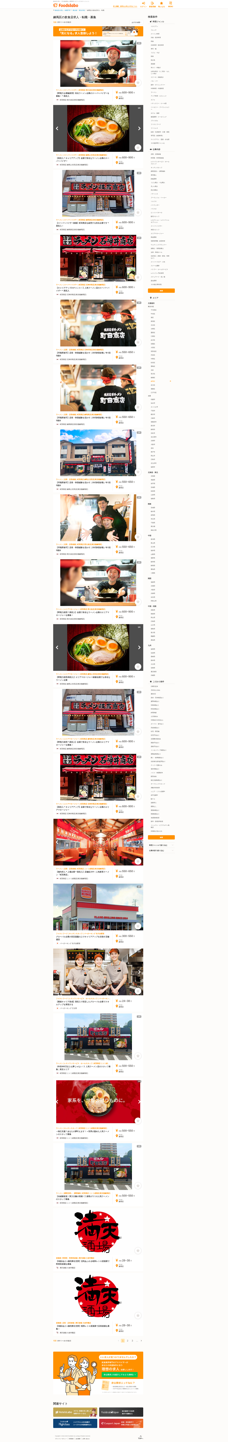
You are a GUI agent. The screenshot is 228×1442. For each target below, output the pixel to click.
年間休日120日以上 (157, 720)
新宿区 (153, 321)
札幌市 (153, 399)
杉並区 (153, 362)
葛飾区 (153, 389)
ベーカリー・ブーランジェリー (160, 108)
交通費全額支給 (156, 739)
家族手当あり (155, 742)
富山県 (153, 543)
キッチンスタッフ (156, 167)
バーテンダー (155, 205)
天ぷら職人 (154, 186)
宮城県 (153, 487)
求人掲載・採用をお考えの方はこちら (125, 6)
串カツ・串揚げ (156, 67)
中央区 (153, 314)
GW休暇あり (155, 705)
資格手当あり (155, 746)
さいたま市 (154, 407)
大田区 (153, 347)
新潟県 (153, 539)
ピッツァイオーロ (156, 212)
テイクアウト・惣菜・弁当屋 (160, 139)
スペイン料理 (155, 34)
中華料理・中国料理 (157, 88)
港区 (152, 317)
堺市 (152, 448)
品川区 (153, 340)
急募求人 (154, 802)
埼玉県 (153, 519)
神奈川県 (154, 530)
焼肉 (152, 56)
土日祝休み (154, 716)
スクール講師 (155, 266)
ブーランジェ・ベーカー (158, 197)
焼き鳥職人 (154, 190)
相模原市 (154, 422)
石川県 (153, 547)
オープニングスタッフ (158, 784)
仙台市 (153, 403)
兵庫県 (153, 593)
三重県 (153, 573)
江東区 (153, 336)
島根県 (153, 614)
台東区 (153, 329)
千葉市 (153, 411)
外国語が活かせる (156, 831)
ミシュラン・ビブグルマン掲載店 (160, 826)
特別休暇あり (155, 709)
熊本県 (153, 660)
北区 (152, 370)
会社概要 (78, 1439)
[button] (57, 63)
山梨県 (153, 554)
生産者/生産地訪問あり (158, 761)
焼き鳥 (153, 60)
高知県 (153, 640)
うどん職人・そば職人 (158, 182)
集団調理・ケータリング (158, 117)
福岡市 (153, 467)
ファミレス (154, 128)
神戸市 (153, 452)
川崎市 (153, 418)
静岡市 (153, 429)
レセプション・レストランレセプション (160, 221)
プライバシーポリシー (61, 1439)
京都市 (153, 440)
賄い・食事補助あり (157, 757)
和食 (152, 41)
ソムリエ (154, 201)
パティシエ (154, 194)
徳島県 (153, 629)
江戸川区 (154, 392)
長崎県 (153, 656)
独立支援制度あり (156, 780)
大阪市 (153, 444)
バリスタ (154, 209)
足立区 (153, 385)
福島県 (153, 498)
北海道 (153, 476)
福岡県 (153, 649)
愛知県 (153, 569)
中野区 (153, 359)
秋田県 (153, 491)
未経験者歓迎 (155, 818)
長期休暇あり (155, 810)
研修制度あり (155, 814)
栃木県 (153, 511)
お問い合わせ (86, 1439)
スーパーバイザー (156, 226)
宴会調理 (154, 280)
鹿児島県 (154, 671)
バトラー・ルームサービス (159, 269)
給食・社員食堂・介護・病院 (160, 132)
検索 (161, 290)
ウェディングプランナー (158, 245)
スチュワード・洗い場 (158, 277)
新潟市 (153, 425)
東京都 (75, 10)
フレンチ (154, 30)
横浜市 (153, 414)
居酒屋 (153, 64)
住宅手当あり (155, 735)
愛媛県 (153, 636)
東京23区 (82, 10)
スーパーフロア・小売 (158, 262)
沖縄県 (153, 675)
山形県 (153, 495)
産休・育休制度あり (157, 697)
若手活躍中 (154, 795)
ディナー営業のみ (156, 765)
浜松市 (153, 433)
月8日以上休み (155, 690)
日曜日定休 (154, 686)
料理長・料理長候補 (157, 158)
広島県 (153, 621)
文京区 (153, 325)
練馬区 (153, 381)
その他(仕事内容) (156, 284)
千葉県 (153, 523)
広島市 (153, 459)
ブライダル (154, 120)
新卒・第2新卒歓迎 (157, 821)
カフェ (153, 100)
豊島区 (153, 366)
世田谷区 (154, 351)
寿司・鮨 (154, 49)
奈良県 (153, 597)
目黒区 (153, 344)
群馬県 (153, 515)
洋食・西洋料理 (156, 37)
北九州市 (154, 463)
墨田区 (153, 332)
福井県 (153, 550)
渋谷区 (153, 355)
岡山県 (153, 617)
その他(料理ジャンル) (158, 143)
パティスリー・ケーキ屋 (158, 103)
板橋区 (153, 377)
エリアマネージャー (157, 233)
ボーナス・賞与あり (157, 724)
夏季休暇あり (155, 701)
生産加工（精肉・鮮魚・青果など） (160, 257)
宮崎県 (153, 668)
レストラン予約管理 (157, 273)
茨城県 (153, 507)
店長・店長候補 (156, 154)
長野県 (153, 558)
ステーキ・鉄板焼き (157, 77)
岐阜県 (153, 562)
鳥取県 (153, 610)
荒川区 (153, 374)
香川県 (153, 632)
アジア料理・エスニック (158, 96)
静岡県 (153, 565)
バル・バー (154, 81)
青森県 (153, 480)
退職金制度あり (156, 754)
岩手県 (153, 483)
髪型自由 (154, 776)
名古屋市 (154, 437)
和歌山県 (154, 601)
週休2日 (153, 694)
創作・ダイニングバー (158, 85)
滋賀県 (153, 582)
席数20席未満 (155, 788)
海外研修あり (155, 769)
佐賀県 (153, 653)
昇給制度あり (155, 728)
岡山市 (153, 456)
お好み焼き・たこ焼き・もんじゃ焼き (160, 72)
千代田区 (154, 310)
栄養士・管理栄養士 (157, 248)
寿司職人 (154, 175)
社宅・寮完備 (155, 731)
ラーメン (154, 92)
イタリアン (154, 26)
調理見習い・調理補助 (158, 171)
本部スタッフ (155, 230)
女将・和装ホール (156, 252)
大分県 (153, 664)
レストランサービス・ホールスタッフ (160, 162)
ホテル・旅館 (155, 113)
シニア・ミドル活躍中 (158, 791)
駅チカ (153, 799)
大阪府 (153, 590)
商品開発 (154, 237)
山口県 (153, 625)
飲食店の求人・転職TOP (63, 10)
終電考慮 (154, 712)
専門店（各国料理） (157, 135)
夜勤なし (154, 806)
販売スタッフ (155, 216)
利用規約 (71, 1439)
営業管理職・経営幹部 (158, 241)
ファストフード (156, 124)
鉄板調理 (154, 179)
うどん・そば (155, 52)
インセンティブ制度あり (158, 750)
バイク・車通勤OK (157, 773)
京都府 (153, 586)
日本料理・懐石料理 (157, 45)
